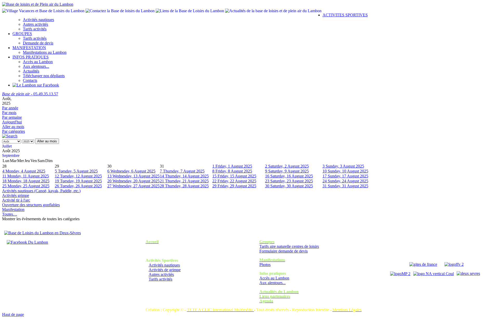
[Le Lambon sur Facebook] (35, 85)
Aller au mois (13, 126)
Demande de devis (38, 43)
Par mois (9, 112)
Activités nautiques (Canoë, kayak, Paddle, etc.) (41, 191)
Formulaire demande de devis (283, 251)
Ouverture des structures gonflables (31, 205)
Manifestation (13, 209)
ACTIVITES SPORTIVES (345, 15)
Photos (265, 264)
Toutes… (9, 214)
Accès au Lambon (38, 61)
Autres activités (35, 24)
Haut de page (13, 314)
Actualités (31, 71)
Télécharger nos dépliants (44, 76)
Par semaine (12, 117)
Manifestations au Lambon (45, 52)
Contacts (30, 80)
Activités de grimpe (165, 270)
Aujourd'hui (12, 122)
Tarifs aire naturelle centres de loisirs (289, 246)
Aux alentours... (36, 66)
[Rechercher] (9, 136)
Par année (10, 108)
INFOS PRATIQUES (30, 57)
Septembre (10, 155)
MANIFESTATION (29, 47)
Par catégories (13, 131)
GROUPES (22, 33)
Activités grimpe (15, 195)
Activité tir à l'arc (16, 200)
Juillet (7, 146)
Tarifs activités (35, 29)
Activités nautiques (38, 19)
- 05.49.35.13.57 (30, 94)
